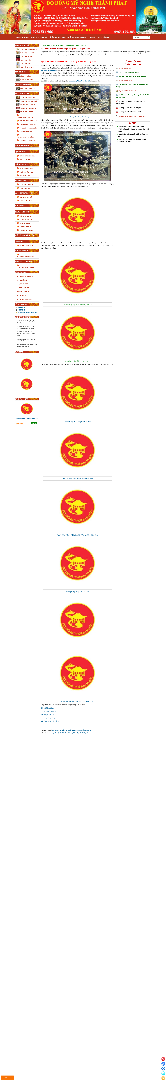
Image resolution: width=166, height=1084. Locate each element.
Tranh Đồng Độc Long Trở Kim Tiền (77, 422)
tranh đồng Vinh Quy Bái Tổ (79, 81)
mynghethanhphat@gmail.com (26, 312)
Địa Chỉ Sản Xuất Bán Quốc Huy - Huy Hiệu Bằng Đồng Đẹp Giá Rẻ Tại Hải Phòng (26, 333)
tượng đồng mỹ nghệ (48, 711)
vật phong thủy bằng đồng (50, 721)
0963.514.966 (21, 308)
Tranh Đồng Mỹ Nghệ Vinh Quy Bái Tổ (78, 304)
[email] (163, 1068)
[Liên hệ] (163, 1078)
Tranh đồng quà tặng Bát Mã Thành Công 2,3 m (77, 701)
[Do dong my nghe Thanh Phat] (83, 33)
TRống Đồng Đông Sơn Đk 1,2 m (77, 592)
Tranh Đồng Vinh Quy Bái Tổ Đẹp (78, 117)
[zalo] (163, 1064)
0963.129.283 (21, 310)
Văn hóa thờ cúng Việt (23, 317)
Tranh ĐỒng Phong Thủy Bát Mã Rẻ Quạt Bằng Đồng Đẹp (77, 535)
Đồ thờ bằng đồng (47, 708)
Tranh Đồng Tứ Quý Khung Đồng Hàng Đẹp (77, 478)
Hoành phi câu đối (47, 714)
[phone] (163, 1059)
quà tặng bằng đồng (48, 718)
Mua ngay (34, 423)
